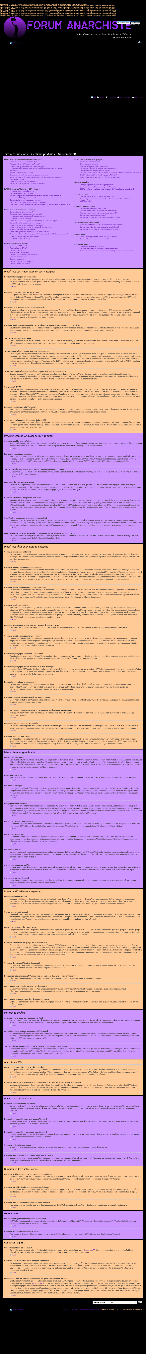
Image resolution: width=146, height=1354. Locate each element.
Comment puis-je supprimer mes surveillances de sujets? (100, 229)
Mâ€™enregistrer (125, 97)
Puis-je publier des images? (19, 252)
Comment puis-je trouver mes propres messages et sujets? (100, 217)
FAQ (95, 97)
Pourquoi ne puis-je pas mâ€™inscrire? (23, 181)
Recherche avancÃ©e (132, 25)
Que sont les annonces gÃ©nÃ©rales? (23, 254)
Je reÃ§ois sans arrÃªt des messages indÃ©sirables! (98, 187)
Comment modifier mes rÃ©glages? (22, 191)
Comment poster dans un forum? (21, 212)
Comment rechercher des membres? (93, 215)
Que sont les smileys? (17, 250)
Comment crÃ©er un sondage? (21, 218)
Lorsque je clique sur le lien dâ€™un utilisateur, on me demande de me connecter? (40, 204)
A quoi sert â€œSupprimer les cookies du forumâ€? (27, 184)
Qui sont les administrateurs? (90, 162)
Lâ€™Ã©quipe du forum (70, 1309)
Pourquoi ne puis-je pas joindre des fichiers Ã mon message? (31, 227)
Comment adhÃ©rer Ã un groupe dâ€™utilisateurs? (98, 168)
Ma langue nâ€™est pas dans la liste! (23, 198)
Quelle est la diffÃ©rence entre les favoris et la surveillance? (101, 225)
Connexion (138, 97)
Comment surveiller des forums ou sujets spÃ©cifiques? (99, 227)
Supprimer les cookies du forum (91, 1309)
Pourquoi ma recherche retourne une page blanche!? (98, 213)
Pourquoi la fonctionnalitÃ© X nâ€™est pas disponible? (99, 249)
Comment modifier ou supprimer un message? (26, 214)
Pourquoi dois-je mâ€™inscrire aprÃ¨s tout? (25, 164)
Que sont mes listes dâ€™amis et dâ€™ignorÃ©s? (97, 196)
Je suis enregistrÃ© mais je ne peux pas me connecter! (29, 175)
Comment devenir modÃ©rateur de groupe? (95, 170)
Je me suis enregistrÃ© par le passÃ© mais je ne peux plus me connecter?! (36, 177)
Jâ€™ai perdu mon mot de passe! (21, 173)
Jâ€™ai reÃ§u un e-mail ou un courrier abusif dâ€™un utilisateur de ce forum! (107, 189)
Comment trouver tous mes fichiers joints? (94, 239)
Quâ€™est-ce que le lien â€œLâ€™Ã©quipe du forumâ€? (100, 177)
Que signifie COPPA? (17, 179)
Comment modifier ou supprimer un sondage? (25, 223)
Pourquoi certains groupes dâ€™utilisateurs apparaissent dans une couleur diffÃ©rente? (110, 173)
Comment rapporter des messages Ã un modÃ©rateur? (29, 232)
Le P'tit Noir (112, 97)
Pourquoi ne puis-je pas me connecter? (23, 162)
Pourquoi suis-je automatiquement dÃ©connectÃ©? (27, 166)
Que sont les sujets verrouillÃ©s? (21, 261)
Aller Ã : (88, 1302)
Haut (14, 287)
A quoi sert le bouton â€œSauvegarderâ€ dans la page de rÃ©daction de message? (39, 234)
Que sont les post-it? (17, 259)
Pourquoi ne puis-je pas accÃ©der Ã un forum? (26, 225)
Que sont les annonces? (18, 257)
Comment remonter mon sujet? (20, 238)
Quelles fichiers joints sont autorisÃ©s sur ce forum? (98, 237)
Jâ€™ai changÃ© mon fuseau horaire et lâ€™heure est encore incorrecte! (35, 196)
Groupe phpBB (89, 1250)
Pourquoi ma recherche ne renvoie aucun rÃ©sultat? (98, 211)
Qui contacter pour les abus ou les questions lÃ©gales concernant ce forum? (106, 251)
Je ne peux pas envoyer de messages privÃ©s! (96, 185)
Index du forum (18, 43)
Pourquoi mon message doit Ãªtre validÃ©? (25, 236)
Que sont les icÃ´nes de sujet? (20, 263)
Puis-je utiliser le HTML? (18, 248)
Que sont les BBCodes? (18, 246)
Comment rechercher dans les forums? (93, 208)
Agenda (102, 97)
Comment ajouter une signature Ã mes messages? (27, 216)
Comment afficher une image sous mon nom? (25, 200)
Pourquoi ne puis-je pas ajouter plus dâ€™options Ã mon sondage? (33, 221)
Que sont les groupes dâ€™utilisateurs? (94, 166)
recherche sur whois (39, 1283)
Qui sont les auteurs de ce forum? (92, 246)
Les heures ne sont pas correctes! (22, 193)
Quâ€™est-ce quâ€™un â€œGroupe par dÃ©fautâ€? (98, 175)
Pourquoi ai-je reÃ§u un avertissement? (23, 229)
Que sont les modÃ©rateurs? (90, 164)
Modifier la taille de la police (140, 42)
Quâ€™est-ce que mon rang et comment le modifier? (28, 202)
